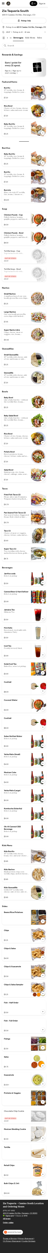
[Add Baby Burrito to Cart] (43, 133)
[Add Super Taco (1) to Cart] (43, 558)
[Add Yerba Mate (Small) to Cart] (43, 763)
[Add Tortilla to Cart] (43, 1156)
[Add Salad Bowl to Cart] (43, 479)
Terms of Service (10, 1239)
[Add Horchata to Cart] (43, 637)
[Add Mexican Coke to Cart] (43, 781)
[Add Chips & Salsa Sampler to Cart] (43, 994)
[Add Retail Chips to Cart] (43, 1174)
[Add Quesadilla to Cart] (43, 382)
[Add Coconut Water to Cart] (43, 709)
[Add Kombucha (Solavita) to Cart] (43, 817)
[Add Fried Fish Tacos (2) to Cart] (43, 504)
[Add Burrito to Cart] (43, 97)
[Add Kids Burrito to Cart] (43, 860)
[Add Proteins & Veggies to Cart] (43, 1102)
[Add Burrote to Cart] (43, 199)
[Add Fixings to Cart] (43, 1048)
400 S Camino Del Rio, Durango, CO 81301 (20, 1213)
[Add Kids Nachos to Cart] (43, 878)
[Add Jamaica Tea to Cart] (43, 619)
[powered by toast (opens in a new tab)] (13, 1232)
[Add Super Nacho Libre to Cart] (43, 339)
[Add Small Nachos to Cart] (43, 303)
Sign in (42, 3)
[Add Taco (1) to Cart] (43, 540)
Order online (8, 1222)
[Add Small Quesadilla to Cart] (43, 364)
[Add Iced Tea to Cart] (43, 655)
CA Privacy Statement (12, 1241)
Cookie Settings (28, 1241)
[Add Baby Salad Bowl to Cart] (43, 425)
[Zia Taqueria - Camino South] (8, 3)
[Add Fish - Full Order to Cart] (43, 1030)
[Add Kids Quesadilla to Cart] (43, 896)
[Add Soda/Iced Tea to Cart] (43, 673)
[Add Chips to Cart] (43, 939)
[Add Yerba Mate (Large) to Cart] (43, 799)
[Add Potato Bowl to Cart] (43, 461)
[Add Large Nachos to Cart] (43, 321)
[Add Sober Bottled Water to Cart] (43, 745)
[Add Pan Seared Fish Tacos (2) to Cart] (43, 522)
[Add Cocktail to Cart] (43, 691)
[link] (18, 37)
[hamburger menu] (3, 3)
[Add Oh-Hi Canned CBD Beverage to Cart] (43, 836)
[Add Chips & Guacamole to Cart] (43, 975)
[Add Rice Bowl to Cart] (43, 115)
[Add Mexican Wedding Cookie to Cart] (43, 1138)
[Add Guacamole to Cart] (43, 1084)
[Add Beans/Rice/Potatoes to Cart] (43, 921)
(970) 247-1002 (9, 1210)
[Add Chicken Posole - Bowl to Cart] (43, 242)
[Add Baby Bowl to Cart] (43, 407)
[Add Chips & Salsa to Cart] (43, 957)
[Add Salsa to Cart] (43, 1066)
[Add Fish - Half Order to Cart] (43, 1012)
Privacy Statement (25, 1239)
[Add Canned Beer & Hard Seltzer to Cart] (43, 601)
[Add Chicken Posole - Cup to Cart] (43, 224)
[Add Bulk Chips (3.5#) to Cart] (43, 1192)
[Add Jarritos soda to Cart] (43, 583)
